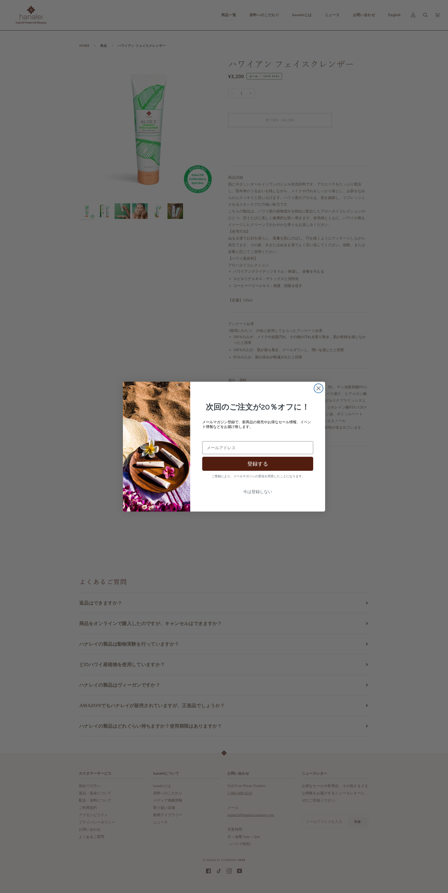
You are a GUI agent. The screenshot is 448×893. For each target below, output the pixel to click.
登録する (257, 464)
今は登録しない (257, 491)
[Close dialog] (318, 388)
